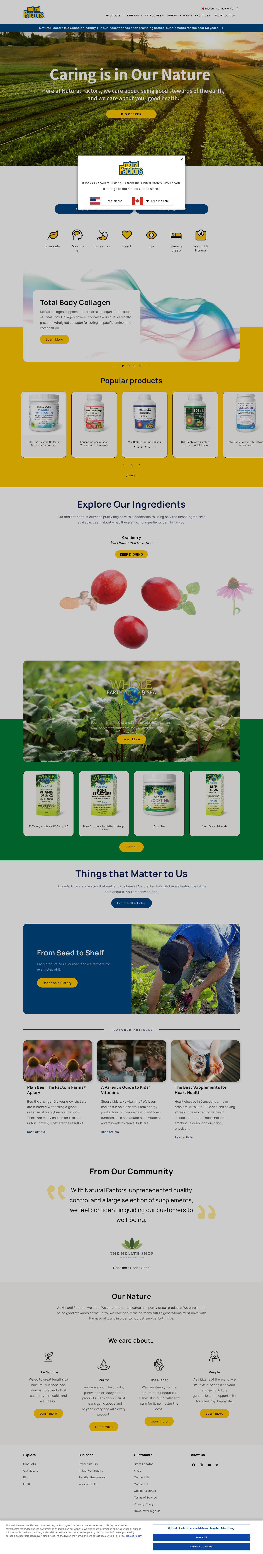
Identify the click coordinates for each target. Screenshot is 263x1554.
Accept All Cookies (201, 1546)
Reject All (201, 1537)
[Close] (249, 1537)
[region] (131, 1537)
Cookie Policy (134, 1535)
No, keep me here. (157, 201)
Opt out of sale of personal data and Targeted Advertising (201, 1528)
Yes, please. (114, 201)
